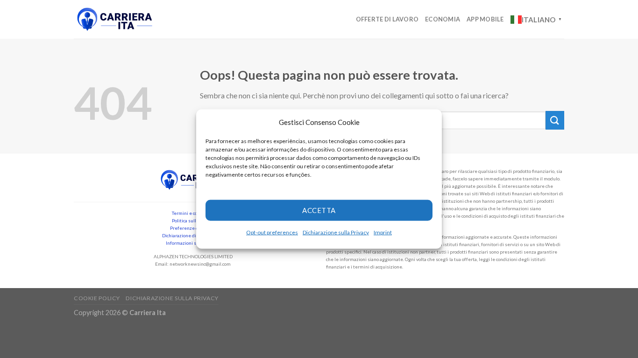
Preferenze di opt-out (193, 228)
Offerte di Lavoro (387, 19)
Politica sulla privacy (193, 220)
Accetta (318, 210)
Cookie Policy (97, 298)
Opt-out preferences (272, 231)
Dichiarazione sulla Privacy (336, 231)
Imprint (383, 231)
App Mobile (485, 19)
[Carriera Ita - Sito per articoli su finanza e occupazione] (115, 19)
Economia (442, 19)
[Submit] (555, 120)
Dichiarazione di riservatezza (193, 235)
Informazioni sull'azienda (193, 243)
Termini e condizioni (193, 213)
